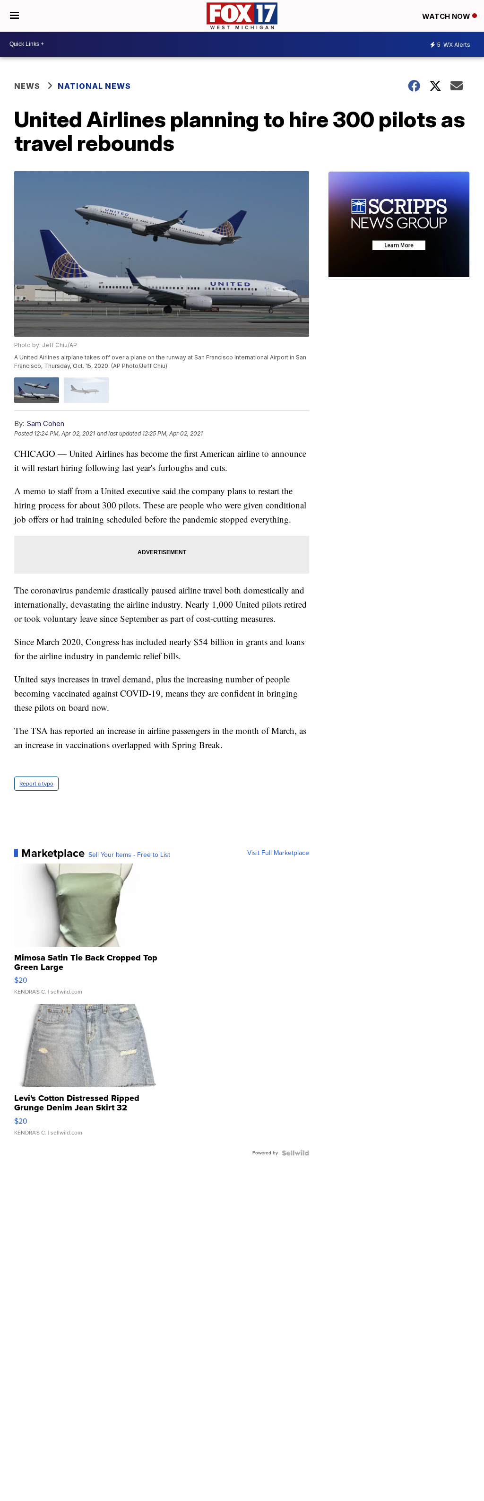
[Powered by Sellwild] (295, 1153)
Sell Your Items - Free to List (129, 855)
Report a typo (36, 783)
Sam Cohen (45, 423)
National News (94, 86)
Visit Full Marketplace (278, 853)
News (27, 86)
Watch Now (447, 16)
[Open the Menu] (14, 16)
